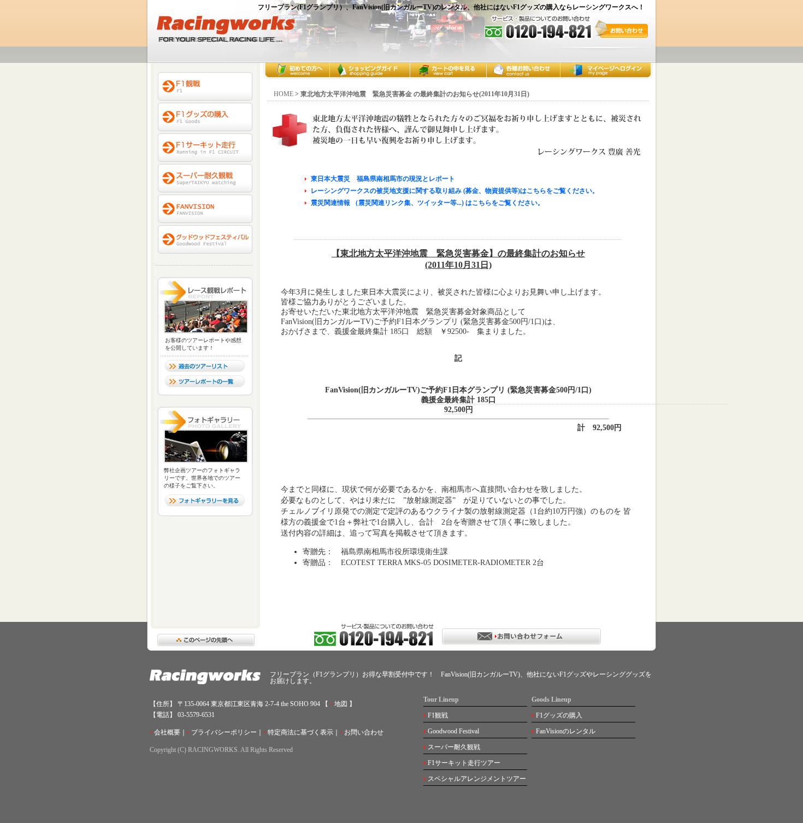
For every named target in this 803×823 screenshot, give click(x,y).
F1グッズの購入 (559, 715)
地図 (340, 704)
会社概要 (167, 732)
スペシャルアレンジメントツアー (477, 779)
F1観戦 (438, 715)
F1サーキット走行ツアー (464, 763)
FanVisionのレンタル (565, 731)
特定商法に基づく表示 (300, 732)
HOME (283, 94)
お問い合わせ (363, 732)
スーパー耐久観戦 (454, 747)
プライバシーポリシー (224, 732)
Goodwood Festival (453, 731)
